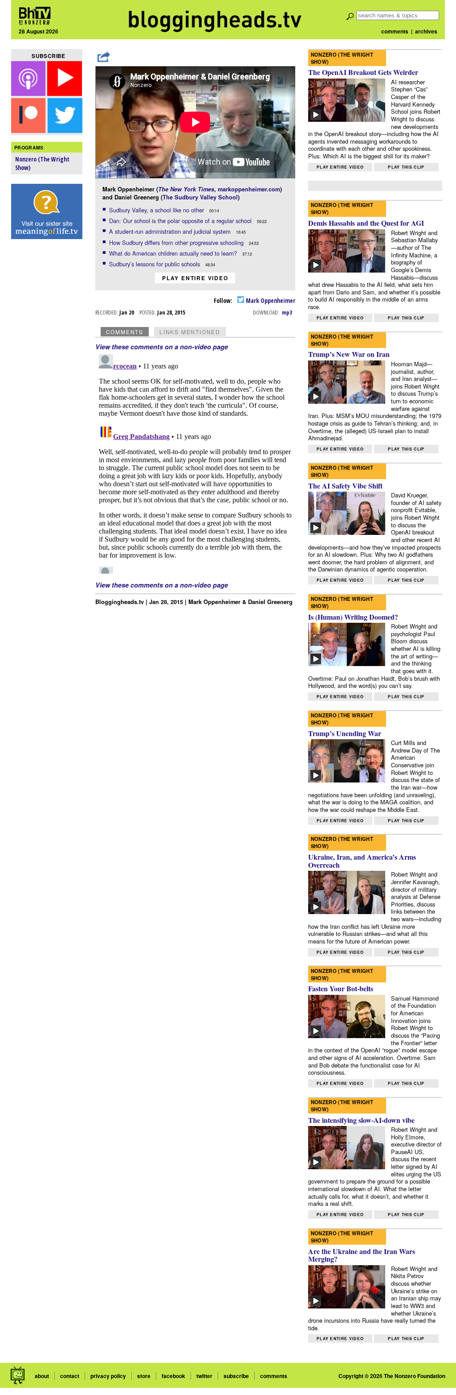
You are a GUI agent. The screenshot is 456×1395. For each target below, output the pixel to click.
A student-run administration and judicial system (170, 231)
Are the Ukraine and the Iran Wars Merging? (361, 1255)
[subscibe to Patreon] (28, 130)
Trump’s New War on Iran (349, 354)
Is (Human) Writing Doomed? (353, 617)
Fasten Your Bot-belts (340, 988)
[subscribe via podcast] (29, 93)
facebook (173, 1376)
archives (426, 31)
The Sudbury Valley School (200, 197)
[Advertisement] (46, 384)
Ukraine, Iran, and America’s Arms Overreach (362, 861)
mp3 (287, 312)
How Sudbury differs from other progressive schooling (177, 242)
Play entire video (195, 278)
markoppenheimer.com (249, 189)
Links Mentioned (189, 331)
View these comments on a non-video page (161, 346)
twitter (204, 1376)
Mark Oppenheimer (269, 300)
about (42, 1376)
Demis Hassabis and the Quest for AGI (366, 223)
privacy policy (108, 1376)
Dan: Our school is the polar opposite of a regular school (181, 220)
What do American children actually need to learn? (174, 253)
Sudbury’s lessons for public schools (155, 264)
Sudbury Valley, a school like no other (157, 210)
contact (69, 1376)
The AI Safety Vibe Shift (345, 485)
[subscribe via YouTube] (64, 93)
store (144, 1376)
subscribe (236, 1376)
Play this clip (406, 167)
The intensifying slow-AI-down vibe (361, 1120)
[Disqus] (195, 462)
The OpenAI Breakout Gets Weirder (363, 72)
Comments (124, 331)
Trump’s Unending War (344, 733)
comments (394, 31)
